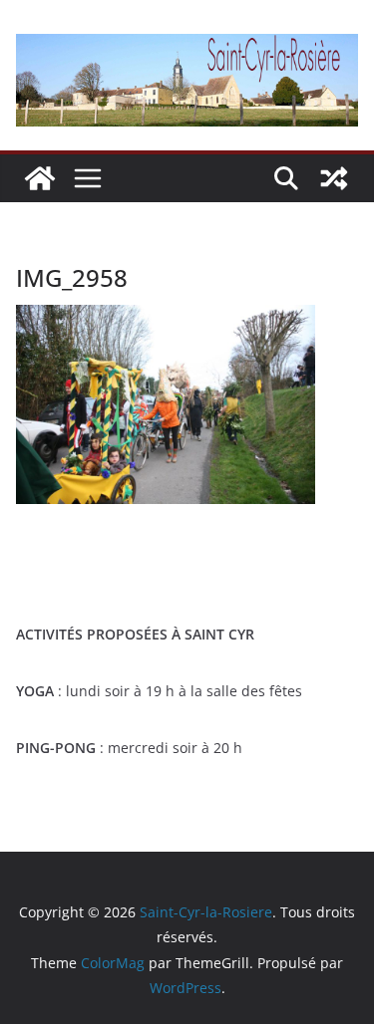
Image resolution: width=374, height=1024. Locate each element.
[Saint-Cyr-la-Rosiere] (40, 178)
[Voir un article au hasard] (334, 178)
